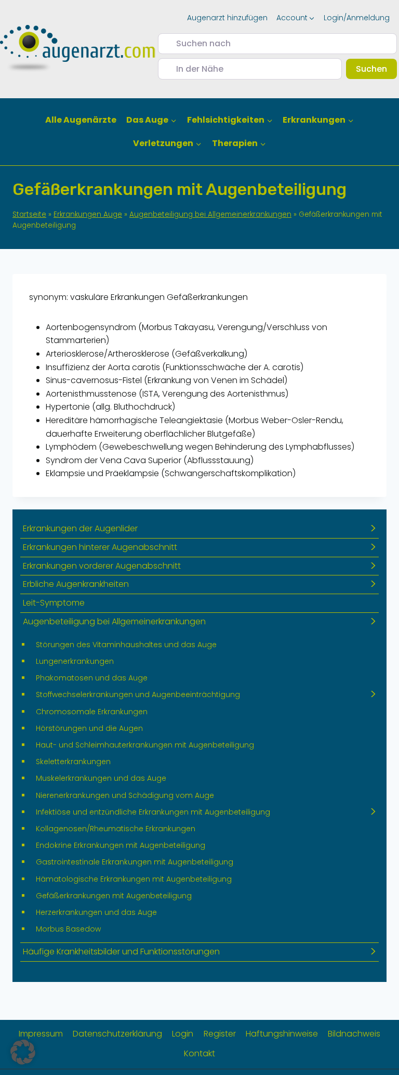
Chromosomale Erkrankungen (92, 711)
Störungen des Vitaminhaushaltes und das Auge (126, 644)
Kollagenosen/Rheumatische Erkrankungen (115, 828)
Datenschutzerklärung (117, 1034)
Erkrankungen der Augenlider (80, 528)
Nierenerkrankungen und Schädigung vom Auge (125, 795)
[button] (23, 1052)
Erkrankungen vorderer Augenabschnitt (102, 566)
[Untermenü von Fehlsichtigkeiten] (229, 120)
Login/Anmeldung (357, 17)
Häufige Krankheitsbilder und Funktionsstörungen (121, 952)
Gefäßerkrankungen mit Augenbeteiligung (114, 895)
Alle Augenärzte (80, 120)
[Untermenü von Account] (295, 17)
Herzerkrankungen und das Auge (96, 912)
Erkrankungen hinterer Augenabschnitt (100, 547)
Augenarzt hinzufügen (227, 17)
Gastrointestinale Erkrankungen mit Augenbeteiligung (134, 862)
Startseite (29, 214)
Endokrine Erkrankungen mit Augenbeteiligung (120, 845)
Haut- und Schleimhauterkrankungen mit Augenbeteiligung (145, 745)
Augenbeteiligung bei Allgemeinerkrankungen (210, 214)
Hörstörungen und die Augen (89, 728)
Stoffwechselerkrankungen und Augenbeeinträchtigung (138, 694)
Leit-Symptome (54, 603)
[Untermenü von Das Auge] (152, 120)
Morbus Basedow (68, 929)
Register (220, 1034)
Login (182, 1034)
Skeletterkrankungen (73, 761)
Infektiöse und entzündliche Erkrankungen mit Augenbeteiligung (153, 812)
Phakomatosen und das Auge (92, 678)
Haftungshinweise (282, 1034)
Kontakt (199, 1053)
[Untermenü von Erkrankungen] (317, 120)
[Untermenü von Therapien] (239, 143)
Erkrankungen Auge (88, 214)
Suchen (376, 68)
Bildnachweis (354, 1034)
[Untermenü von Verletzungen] (167, 143)
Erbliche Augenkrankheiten (76, 584)
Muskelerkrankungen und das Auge (101, 778)
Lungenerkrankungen (75, 661)
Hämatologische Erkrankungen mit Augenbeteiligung (134, 879)
